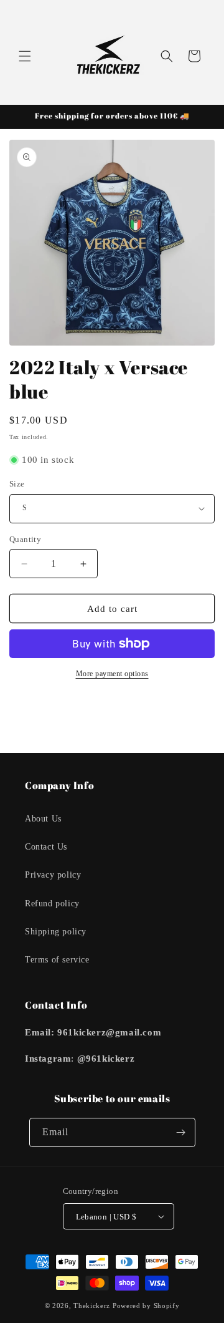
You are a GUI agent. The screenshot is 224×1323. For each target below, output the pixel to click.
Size (17, 483)
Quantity (25, 539)
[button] (25, 56)
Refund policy (52, 903)
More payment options (112, 673)
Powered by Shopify (146, 1305)
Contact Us (46, 846)
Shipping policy (55, 931)
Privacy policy (53, 875)
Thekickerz (91, 1305)
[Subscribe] (181, 1132)
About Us (43, 818)
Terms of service (57, 959)
